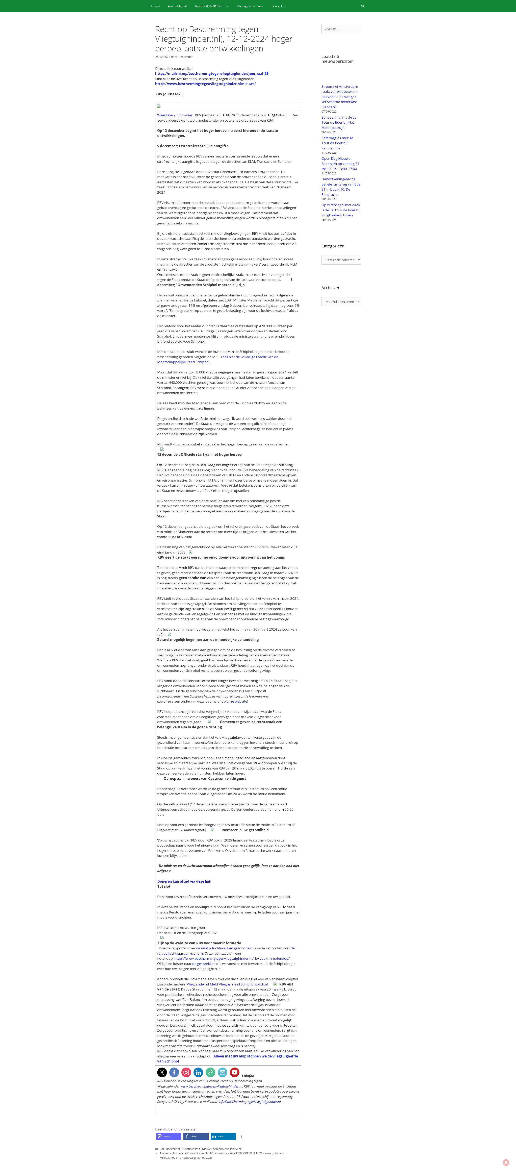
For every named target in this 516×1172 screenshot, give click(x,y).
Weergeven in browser (174, 115)
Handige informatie (250, 6)
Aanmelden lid (177, 6)
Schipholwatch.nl (254, 984)
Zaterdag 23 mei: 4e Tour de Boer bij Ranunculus (337, 143)
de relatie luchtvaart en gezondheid (224, 948)
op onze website (234, 701)
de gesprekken (203, 963)
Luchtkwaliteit (191, 1149)
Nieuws (207, 1149)
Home (155, 6)
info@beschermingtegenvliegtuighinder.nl (249, 1101)
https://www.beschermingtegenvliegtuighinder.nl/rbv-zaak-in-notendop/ (232, 958)
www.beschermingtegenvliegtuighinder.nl (211, 1086)
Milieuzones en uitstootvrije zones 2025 (186, 1157)
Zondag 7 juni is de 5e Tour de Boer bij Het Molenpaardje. (339, 122)
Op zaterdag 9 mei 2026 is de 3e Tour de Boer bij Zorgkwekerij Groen (340, 209)
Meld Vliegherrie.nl (225, 984)
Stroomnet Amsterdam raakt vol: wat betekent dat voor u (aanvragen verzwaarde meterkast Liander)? (339, 96)
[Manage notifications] (506, 1162)
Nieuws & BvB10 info (209, 6)
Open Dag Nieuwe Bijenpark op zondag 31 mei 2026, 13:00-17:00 (340, 163)
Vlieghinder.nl (198, 984)
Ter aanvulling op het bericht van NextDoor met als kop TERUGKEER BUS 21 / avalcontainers (222, 1153)
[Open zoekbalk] (363, 6)
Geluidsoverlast (170, 1149)
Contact (277, 6)
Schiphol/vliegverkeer (227, 1149)
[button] (168, 1136)
